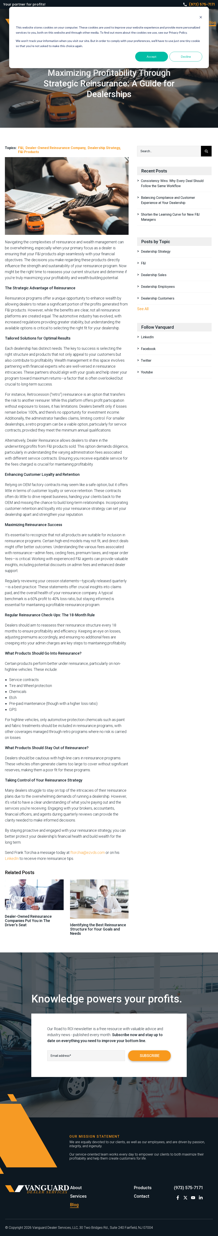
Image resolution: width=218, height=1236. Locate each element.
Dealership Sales (153, 275)
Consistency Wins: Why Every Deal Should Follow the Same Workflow (172, 183)
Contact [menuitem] (141, 1196)
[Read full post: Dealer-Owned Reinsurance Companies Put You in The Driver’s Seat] (34, 894)
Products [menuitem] (143, 1187)
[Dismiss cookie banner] (200, 17)
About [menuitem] (76, 1187)
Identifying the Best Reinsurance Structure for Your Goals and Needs (98, 929)
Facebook (148, 349)
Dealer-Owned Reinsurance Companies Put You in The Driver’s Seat (28, 920)
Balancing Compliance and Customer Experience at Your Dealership (168, 200)
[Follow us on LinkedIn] (201, 1198)
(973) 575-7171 (202, 4)
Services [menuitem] (78, 1196)
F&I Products (28, 152)
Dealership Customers (157, 298)
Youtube (147, 372)
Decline (186, 56)
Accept (151, 56)
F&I (20, 148)
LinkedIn (12, 858)
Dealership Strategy (104, 148)
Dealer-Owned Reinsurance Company (55, 148)
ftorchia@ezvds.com (88, 852)
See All (143, 309)
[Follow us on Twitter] (185, 1198)
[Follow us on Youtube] (193, 1198)
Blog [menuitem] (212, 22)
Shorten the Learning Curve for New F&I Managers (170, 217)
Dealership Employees (158, 287)
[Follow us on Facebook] (178, 1198)
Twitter (146, 360)
